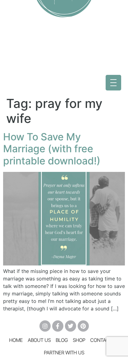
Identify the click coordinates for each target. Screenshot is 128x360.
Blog (62, 340)
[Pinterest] (83, 326)
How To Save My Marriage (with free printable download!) (51, 149)
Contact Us (104, 340)
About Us (39, 340)
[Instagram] (45, 326)
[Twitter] (70, 326)
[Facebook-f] (57, 326)
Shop (79, 340)
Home (16, 340)
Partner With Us (64, 352)
